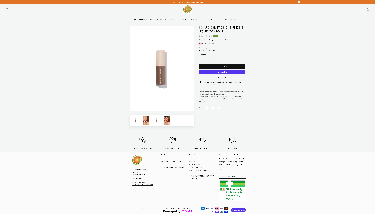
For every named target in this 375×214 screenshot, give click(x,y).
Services (164, 165)
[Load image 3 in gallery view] (156, 120)
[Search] (7, 9)
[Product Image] (162, 68)
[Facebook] (207, 108)
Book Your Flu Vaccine (170, 159)
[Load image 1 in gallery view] (135, 120)
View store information (221, 85)
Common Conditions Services (172, 167)
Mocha (212, 50)
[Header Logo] (187, 9)
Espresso (203, 50)
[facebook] (139, 189)
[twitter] (134, 189)
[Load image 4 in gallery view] (167, 120)
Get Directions (137, 178)
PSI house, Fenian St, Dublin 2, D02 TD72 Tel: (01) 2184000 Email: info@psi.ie (201, 176)
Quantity (202, 55)
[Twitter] (213, 108)
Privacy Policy (194, 165)
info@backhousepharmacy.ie (142, 185)
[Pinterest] (219, 108)
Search (191, 159)
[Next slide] (299, 2)
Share (201, 108)
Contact (192, 162)
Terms (191, 173)
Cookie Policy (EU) (196, 167)
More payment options (222, 77)
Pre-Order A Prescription (171, 162)
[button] (7, 9)
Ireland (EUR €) (135, 210)
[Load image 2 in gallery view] (146, 120)
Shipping (212, 40)
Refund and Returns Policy (199, 170)
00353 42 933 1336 (138, 182)
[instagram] (144, 189)
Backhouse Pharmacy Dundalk (180, 208)
